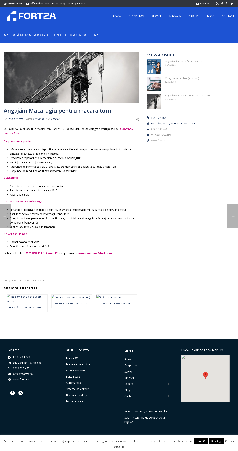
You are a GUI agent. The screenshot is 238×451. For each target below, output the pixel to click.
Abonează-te (206, 3)
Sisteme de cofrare (77, 389)
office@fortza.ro (39, 3)
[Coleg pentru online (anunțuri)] (72, 297)
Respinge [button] (216, 441)
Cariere (194, 16)
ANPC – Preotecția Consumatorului (145, 411)
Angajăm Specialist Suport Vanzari (28, 307)
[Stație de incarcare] (116, 297)
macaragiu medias (37, 280)
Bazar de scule (75, 401)
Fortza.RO (72, 358)
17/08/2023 (40, 119)
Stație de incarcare (116, 303)
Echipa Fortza (15, 119)
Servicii (157, 16)
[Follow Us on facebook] (12, 393)
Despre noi (136, 16)
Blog (210, 16)
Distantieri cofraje (77, 395)
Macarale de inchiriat (78, 364)
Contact (228, 16)
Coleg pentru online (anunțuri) (72, 303)
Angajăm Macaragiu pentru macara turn (187, 95)
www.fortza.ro (159, 140)
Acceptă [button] (201, 441)
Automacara (73, 382)
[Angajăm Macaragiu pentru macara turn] (71, 77)
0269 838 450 (15, 3)
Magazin (175, 16)
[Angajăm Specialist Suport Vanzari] (27, 299)
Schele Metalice (75, 370)
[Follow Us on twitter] (20, 393)
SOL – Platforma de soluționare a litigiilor (144, 420)
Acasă (117, 16)
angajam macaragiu (15, 280)
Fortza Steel (73, 376)
